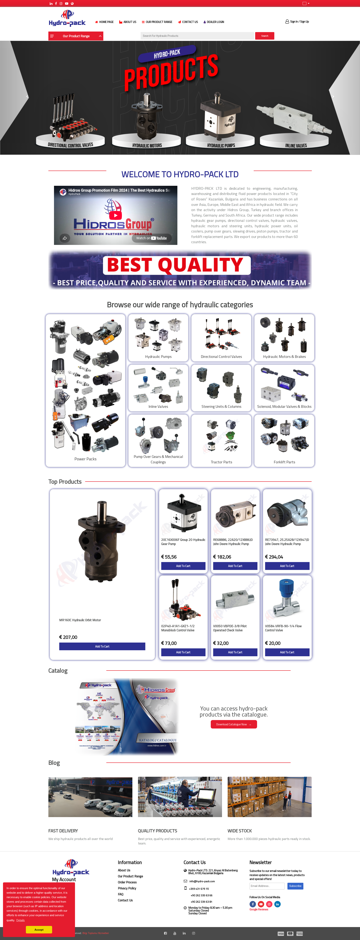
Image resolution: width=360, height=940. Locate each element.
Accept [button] (39, 929)
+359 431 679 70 (198, 889)
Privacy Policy (127, 888)
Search (264, 36)
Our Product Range (130, 876)
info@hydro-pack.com (202, 881)
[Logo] (67, 18)
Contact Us (125, 900)
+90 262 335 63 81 (201, 902)
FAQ (120, 894)
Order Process (127, 882)
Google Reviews (259, 909)
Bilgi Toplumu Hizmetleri (95, 933)
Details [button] (20, 920)
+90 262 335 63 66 (201, 895)
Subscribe (295, 886)
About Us (124, 870)
